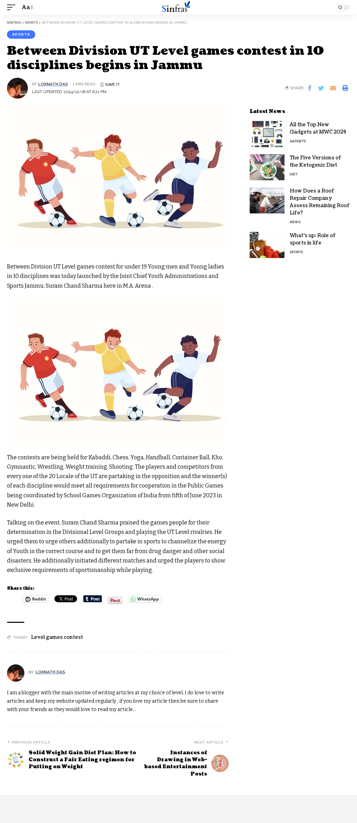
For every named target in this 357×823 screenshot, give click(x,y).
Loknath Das (53, 84)
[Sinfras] (178, 7)
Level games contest (57, 637)
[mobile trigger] (13, 7)
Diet (293, 174)
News (295, 222)
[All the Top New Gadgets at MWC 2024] (267, 134)
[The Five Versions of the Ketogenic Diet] (267, 167)
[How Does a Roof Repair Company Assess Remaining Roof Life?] (267, 200)
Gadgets (298, 141)
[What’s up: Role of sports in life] (267, 245)
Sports (21, 34)
